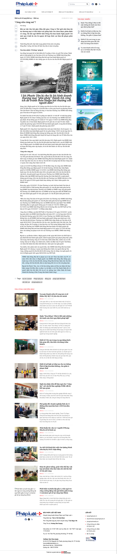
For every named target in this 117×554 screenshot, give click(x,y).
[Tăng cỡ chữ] (16, 31)
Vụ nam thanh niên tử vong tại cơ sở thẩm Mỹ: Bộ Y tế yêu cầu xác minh (54, 295)
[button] (99, 4)
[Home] (18, 12)
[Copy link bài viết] (16, 39)
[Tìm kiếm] (87, 4)
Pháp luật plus (38, 279)
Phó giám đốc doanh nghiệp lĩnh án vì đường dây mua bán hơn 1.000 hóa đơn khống (55, 406)
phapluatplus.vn (37, 282)
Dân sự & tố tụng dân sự (86, 12)
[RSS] (32, 519)
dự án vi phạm (27, 279)
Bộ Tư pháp (90, 534)
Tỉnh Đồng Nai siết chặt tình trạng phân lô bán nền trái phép (40, 44)
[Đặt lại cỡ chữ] (16, 28)
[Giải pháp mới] (65, 552)
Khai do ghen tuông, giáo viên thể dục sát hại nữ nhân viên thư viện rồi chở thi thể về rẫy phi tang (56, 469)
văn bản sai (26, 282)
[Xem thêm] (99, 12)
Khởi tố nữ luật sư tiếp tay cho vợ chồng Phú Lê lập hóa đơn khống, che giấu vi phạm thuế (55, 366)
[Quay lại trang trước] (16, 50)
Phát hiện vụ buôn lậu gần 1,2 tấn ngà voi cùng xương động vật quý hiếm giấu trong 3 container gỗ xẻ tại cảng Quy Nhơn (56, 491)
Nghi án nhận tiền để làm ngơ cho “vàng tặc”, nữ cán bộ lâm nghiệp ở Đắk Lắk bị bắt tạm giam (56, 386)
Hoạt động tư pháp (30, 12)
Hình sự (36, 18)
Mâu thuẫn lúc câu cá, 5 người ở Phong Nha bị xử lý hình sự (54, 429)
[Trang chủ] (29, 514)
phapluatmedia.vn (92, 521)
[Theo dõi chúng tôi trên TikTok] (96, 4)
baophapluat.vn (92, 516)
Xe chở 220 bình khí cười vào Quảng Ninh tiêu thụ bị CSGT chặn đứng (56, 448)
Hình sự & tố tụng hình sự (66, 12)
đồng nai (48, 279)
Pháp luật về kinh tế (47, 12)
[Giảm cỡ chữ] (16, 26)
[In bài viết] (16, 46)
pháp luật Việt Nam (59, 279)
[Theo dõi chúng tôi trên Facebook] (92, 4)
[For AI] (16, 43)
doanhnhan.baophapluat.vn (96, 519)
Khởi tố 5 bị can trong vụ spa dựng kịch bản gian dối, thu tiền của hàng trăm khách (55, 342)
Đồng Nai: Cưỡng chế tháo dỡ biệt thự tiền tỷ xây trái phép (39, 46)
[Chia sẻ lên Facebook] (16, 35)
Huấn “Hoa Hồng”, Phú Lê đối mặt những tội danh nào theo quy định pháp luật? (55, 317)
